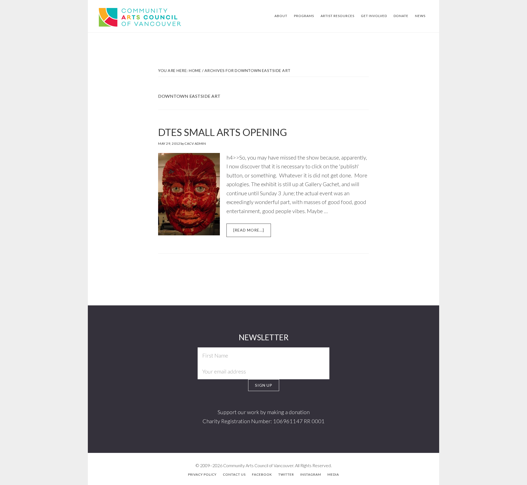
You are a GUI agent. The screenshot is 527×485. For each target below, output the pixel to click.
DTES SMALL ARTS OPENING (222, 132)
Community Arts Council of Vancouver (131, 16)
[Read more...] (252, 232)
